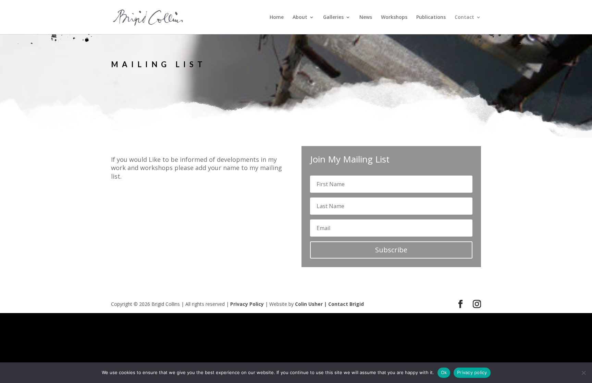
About (300, 17)
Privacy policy (472, 372)
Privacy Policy (247, 304)
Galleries (333, 17)
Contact (464, 17)
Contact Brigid (346, 304)
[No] (583, 372)
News (365, 17)
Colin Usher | (311, 304)
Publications (431, 17)
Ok (444, 372)
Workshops (394, 17)
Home (277, 17)
